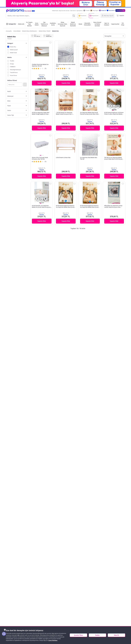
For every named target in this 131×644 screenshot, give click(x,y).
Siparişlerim (80, 10)
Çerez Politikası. (53, 640)
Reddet (97, 635)
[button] (15, 10)
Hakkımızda (55, 10)
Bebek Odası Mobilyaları (29, 31)
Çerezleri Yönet (78, 635)
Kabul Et (116, 635)
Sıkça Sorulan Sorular (64, 10)
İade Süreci (73, 10)
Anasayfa (9, 31)
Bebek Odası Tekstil (44, 31)
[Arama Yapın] (73, 15)
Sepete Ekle (41, 83)
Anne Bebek (16, 31)
